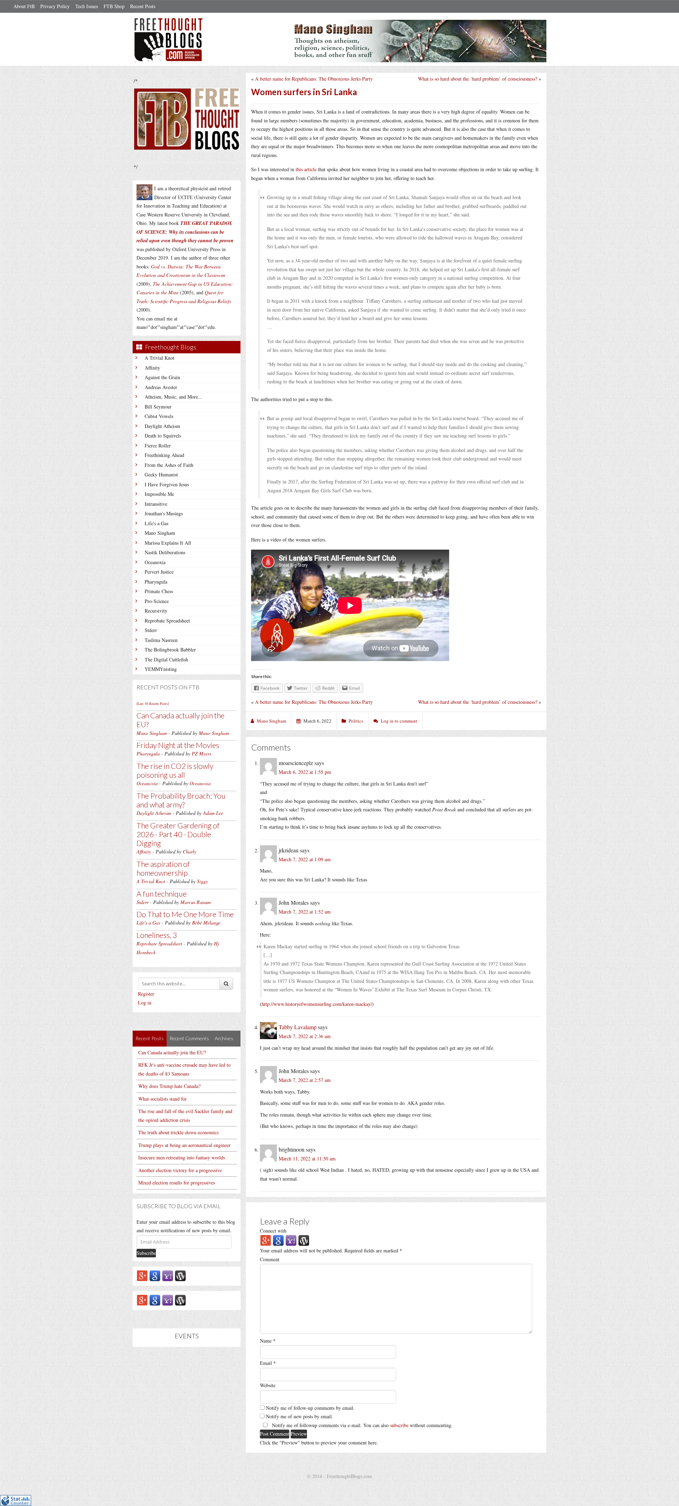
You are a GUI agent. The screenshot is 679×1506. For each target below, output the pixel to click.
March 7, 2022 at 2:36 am (305, 1036)
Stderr (151, 630)
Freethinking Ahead (164, 455)
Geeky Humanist (161, 474)
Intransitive (156, 503)
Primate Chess (159, 591)
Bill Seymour (158, 406)
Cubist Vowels (159, 416)
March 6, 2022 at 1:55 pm (305, 772)
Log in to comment (399, 721)
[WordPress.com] (180, 1275)
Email (268, 1363)
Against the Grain (162, 377)
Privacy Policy (55, 6)
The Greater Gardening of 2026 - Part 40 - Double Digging (178, 834)
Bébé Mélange (206, 922)
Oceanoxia (155, 562)
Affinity (152, 367)
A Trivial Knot (159, 357)
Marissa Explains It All (168, 542)
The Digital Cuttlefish (166, 659)
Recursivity (156, 610)
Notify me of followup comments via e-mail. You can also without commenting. (362, 1425)
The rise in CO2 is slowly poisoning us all (175, 770)
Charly (189, 851)
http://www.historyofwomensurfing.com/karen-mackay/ (317, 1004)
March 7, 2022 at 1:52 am (305, 911)
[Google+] (142, 1275)
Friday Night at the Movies (178, 745)
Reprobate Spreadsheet (167, 620)
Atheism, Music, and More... (173, 396)
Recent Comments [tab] (189, 1038)
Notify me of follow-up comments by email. (310, 1407)
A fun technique (162, 893)
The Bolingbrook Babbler (170, 649)
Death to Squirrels (163, 435)
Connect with (273, 1230)
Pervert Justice (159, 571)
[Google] (155, 1275)
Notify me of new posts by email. (299, 1416)
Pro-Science (157, 601)
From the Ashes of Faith (169, 465)
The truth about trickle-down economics (178, 1132)
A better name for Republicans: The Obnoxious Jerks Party (314, 78)
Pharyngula (156, 581)
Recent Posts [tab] (149, 1038)
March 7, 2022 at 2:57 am (305, 1080)
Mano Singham (160, 532)
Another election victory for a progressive (180, 1170)
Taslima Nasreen (161, 640)
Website (267, 1385)
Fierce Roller (158, 445)
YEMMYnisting (161, 669)
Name (267, 1340)
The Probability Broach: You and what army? (181, 800)
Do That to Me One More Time (185, 914)
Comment (269, 1259)
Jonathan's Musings (164, 513)
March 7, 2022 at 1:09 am (305, 859)
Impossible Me (159, 494)
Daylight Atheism (162, 426)
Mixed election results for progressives (176, 1182)
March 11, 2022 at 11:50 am (307, 1158)
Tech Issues (86, 6)
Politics (356, 721)
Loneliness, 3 (157, 935)
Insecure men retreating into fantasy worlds (181, 1157)
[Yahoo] (167, 1275)
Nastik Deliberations (165, 552)
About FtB (24, 6)
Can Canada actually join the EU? (172, 1052)
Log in (144, 1002)
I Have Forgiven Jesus (167, 484)
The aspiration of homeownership (163, 868)
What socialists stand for (162, 1098)
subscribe (399, 1425)
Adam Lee (213, 813)
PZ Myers (201, 753)
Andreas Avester (161, 387)
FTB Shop (114, 6)
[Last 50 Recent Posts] (153, 703)
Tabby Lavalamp (298, 1027)
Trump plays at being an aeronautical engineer (184, 1145)
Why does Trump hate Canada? (169, 1086)
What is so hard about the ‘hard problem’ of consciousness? (477, 78)
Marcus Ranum (195, 902)
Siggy (202, 881)
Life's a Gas (156, 523)
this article (306, 169)
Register (146, 993)
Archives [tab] (224, 1038)
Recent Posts (142, 6)
